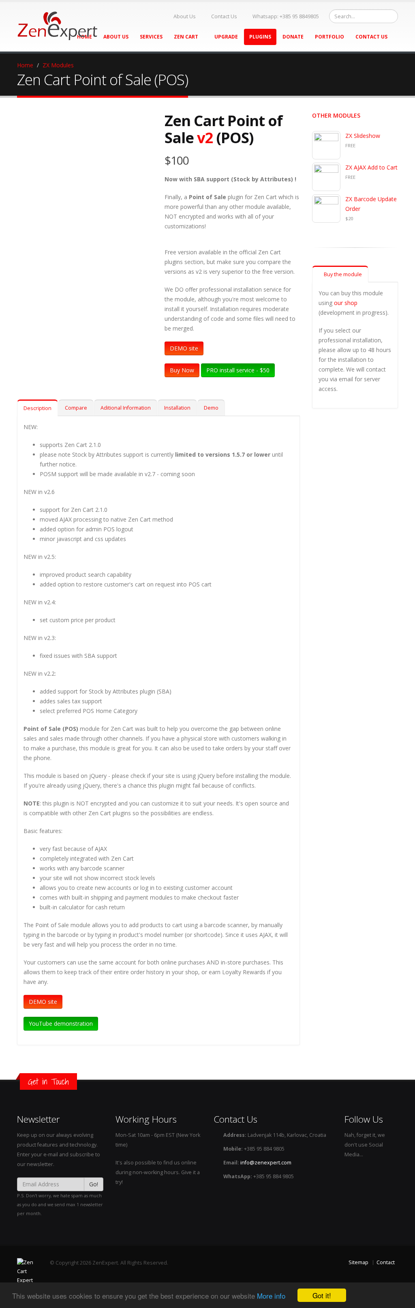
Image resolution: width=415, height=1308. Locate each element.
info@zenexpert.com (265, 1162)
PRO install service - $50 (238, 370)
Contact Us (224, 16)
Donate (293, 36)
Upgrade (226, 36)
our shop (345, 303)
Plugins (260, 36)
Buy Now (182, 370)
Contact (385, 1262)
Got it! (321, 1295)
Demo (211, 407)
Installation (177, 407)
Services (151, 36)
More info (271, 1296)
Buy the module (342, 274)
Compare (76, 407)
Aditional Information (126, 407)
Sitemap (358, 1262)
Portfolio (329, 36)
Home (25, 65)
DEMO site (184, 348)
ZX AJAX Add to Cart (371, 167)
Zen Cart (186, 36)
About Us (184, 16)
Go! (93, 1184)
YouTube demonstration (61, 1023)
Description (37, 408)
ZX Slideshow (362, 136)
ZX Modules (58, 65)
